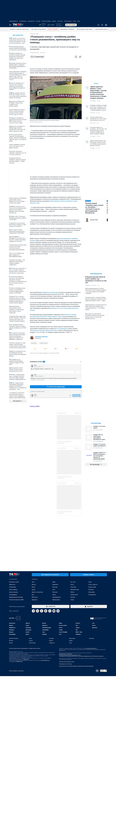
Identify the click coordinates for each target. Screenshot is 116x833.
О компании (12, 587)
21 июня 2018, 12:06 (34, 52)
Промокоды (22, 21)
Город (33, 589)
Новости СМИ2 (35, 406)
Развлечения (74, 594)
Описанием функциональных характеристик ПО (69, 655)
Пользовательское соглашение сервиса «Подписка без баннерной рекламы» (76, 666)
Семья (72, 599)
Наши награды (13, 589)
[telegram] (33, 610)
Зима (53, 582)
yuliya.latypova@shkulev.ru (91, 648)
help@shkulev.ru (19, 661)
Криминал (55, 584)
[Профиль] (106, 25)
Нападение (34, 343)
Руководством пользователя (65, 654)
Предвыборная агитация (16, 597)
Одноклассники (51, 330)
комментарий (38, 57)
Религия (72, 597)
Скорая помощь (43, 343)
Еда (33, 594)
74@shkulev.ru (26, 659)
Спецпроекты (92, 594)
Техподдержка (13, 594)
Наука (54, 594)
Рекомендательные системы (65, 664)
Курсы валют (68, 21)
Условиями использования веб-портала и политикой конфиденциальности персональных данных (81, 656)
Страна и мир (92, 587)
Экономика (91, 592)
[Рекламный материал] (71, 25)
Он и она (72, 582)
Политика (73, 587)
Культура (54, 587)
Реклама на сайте (14, 582)
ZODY (78, 21)
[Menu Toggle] (10, 25)
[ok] (41, 610)
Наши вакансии (13, 592)
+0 (75, 371)
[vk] (37, 610)
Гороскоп (60, 21)
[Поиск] (98, 25)
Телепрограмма (46, 21)
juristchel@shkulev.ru (45, 660)
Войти (35, 396)
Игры (74, 21)
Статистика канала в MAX (16, 599)
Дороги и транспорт (37, 592)
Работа (72, 592)
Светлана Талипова (41, 336)
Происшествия (74, 589)
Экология (91, 589)
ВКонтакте (33, 330)
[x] (49, 610)
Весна (33, 587)
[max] (45, 610)
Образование (56, 599)
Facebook (41, 330)
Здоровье (34, 599)
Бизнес (34, 584)
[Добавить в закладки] (76, 56)
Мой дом (54, 592)
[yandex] (58, 610)
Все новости (18, 35)
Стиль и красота (92, 584)
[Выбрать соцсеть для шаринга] (80, 56)
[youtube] (53, 610)
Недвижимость (13, 21)
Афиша (54, 21)
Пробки (51, 25)
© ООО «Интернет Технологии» (16, 670)
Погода (38, 21)
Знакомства (31, 21)
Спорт (90, 582)
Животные (35, 597)
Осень (72, 584)
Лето (53, 589)
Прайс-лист (12, 584)
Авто (33, 582)
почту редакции (61, 328)
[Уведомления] (102, 25)
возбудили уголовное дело (50, 292)
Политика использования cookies (66, 661)
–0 (79, 371)
